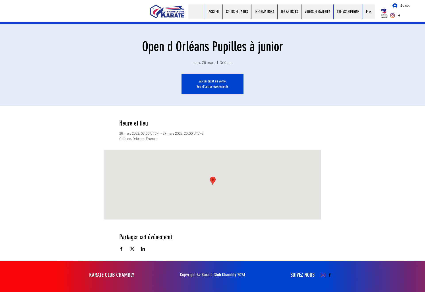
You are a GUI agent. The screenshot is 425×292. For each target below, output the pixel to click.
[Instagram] (392, 15)
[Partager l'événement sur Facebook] (121, 249)
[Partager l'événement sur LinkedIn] (143, 249)
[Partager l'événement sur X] (132, 249)
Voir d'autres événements (212, 86)
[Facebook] (399, 15)
